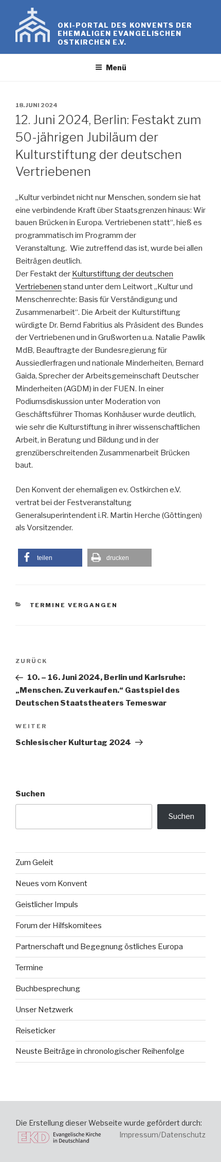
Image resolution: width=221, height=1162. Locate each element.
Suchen (30, 793)
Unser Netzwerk (44, 1009)
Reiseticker (35, 1030)
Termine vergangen (74, 605)
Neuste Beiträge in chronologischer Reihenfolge (100, 1051)
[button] (50, 558)
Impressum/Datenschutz (162, 1134)
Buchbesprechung (47, 988)
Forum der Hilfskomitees (58, 925)
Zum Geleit (34, 862)
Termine (29, 967)
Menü (116, 67)
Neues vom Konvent (51, 883)
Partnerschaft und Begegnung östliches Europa (99, 946)
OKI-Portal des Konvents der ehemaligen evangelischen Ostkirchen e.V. (125, 33)
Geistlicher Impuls (46, 904)
